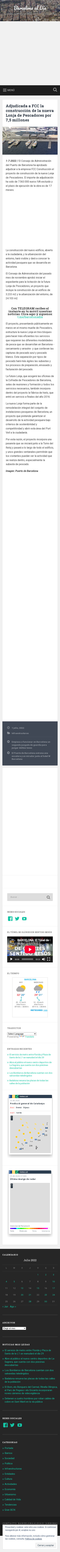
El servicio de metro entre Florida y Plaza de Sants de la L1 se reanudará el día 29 (30, 1056)
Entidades (10, 1473)
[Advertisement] (30, 53)
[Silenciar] (43, 959)
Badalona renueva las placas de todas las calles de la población (28, 1082)
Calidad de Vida (13, 1499)
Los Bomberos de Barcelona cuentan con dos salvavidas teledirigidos (30, 1074)
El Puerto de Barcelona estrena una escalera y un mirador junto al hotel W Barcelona (31, 756)
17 (53, 1288)
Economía (10, 1489)
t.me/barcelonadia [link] (30, 317)
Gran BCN (10, 1509)
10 (53, 1281)
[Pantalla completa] (48, 959)
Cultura (8, 1478)
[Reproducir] (11, 959)
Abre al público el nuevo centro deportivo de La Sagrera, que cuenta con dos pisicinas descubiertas (30, 1065)
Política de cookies (33, 1539)
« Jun (5, 1306)
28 (30, 1301)
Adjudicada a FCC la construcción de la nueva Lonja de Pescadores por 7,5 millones (30, 112)
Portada (9, 1448)
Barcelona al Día (30, 8)
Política (8, 1463)
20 (22, 1294)
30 (45, 1301)
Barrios (8, 1453)
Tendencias (11, 1504)
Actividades (11, 1484)
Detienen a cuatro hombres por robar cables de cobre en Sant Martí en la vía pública (30, 1400)
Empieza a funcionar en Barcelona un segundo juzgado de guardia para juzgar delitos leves (31, 744)
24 (53, 1294)
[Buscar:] (30, 897)
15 (38, 1288)
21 (30, 1294)
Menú (11, 90)
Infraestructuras (20, 733)
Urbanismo (10, 1494)
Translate (29, 1036)
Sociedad (9, 1458)
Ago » (13, 1306)
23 (45, 1294)
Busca (54, 90)
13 (22, 1288)
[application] (30, 949)
